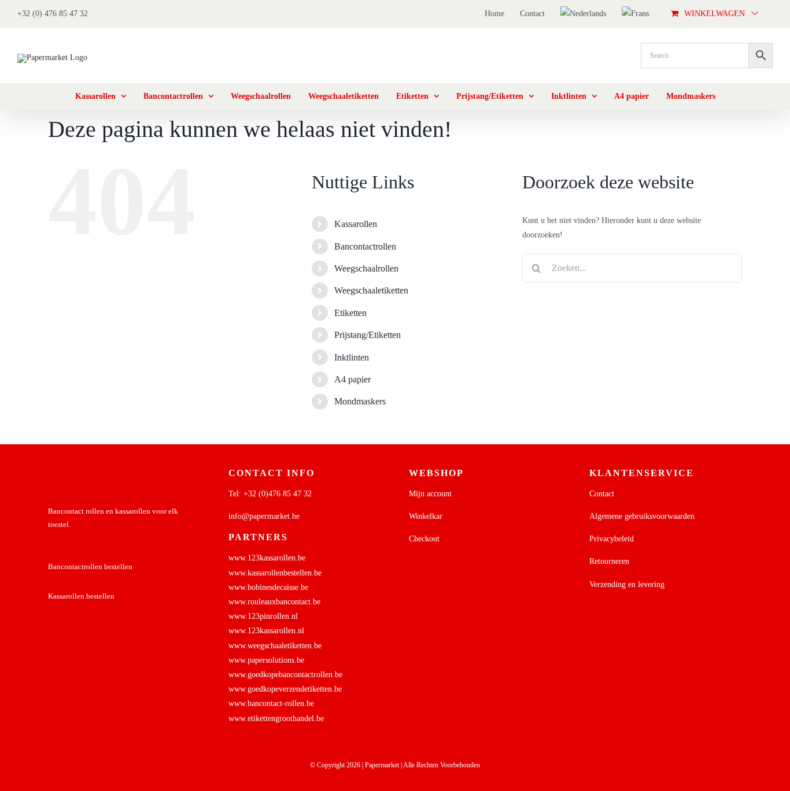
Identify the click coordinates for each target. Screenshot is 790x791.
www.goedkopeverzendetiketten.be (285, 689)
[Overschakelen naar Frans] (635, 14)
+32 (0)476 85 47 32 (277, 493)
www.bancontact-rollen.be (271, 703)
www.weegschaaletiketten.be (275, 645)
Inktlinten (351, 357)
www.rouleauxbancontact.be (274, 601)
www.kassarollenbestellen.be (275, 573)
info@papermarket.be (264, 516)
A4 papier (352, 379)
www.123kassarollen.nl (266, 630)
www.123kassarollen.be (266, 558)
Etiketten (350, 313)
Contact (601, 493)
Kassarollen (355, 224)
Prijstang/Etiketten (367, 335)
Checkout (424, 538)
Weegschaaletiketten (371, 290)
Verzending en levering (627, 584)
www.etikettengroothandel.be (276, 718)
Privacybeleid (611, 538)
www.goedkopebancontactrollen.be (285, 674)
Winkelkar (425, 516)
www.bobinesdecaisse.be (268, 587)
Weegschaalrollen (366, 268)
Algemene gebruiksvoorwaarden (642, 516)
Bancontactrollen (365, 246)
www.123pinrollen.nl (263, 616)
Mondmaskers (360, 401)
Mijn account (430, 493)
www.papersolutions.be (266, 660)
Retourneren (609, 561)
